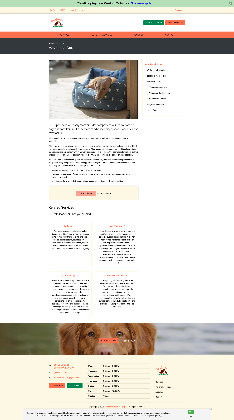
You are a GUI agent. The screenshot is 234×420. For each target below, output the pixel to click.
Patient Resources (101, 35)
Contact (170, 35)
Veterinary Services (154, 64)
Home (51, 43)
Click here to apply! (141, 3)
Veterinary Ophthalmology (160, 93)
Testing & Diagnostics (156, 76)
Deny (191, 417)
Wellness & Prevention (156, 70)
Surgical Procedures (155, 104)
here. (162, 416)
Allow (191, 412)
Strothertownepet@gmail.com (66, 377)
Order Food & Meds (154, 22)
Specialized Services (158, 99)
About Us (139, 35)
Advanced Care (153, 81)
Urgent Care (152, 110)
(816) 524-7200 (104, 193)
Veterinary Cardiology (158, 87)
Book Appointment (175, 22)
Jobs (170, 10)
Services (64, 35)
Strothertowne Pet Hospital (116, 407)
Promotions (179, 10)
